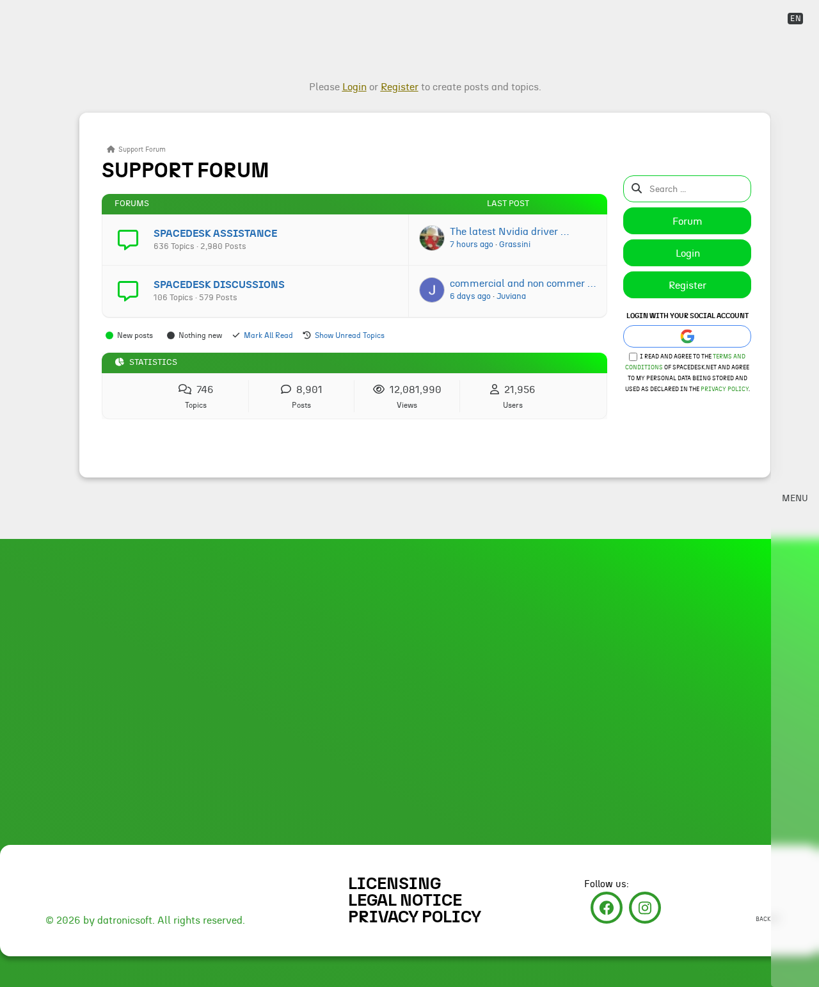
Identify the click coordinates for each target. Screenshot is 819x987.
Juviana (511, 296)
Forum (687, 221)
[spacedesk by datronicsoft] (40, 11)
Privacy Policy (725, 389)
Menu (795, 498)
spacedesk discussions (219, 285)
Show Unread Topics (350, 335)
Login (688, 253)
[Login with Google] (687, 336)
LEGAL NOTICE (405, 900)
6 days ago (470, 296)
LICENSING (394, 884)
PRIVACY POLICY (414, 917)
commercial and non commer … (523, 283)
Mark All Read (268, 335)
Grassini (514, 244)
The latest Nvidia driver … (509, 232)
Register (687, 285)
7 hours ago (471, 244)
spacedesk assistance (215, 234)
